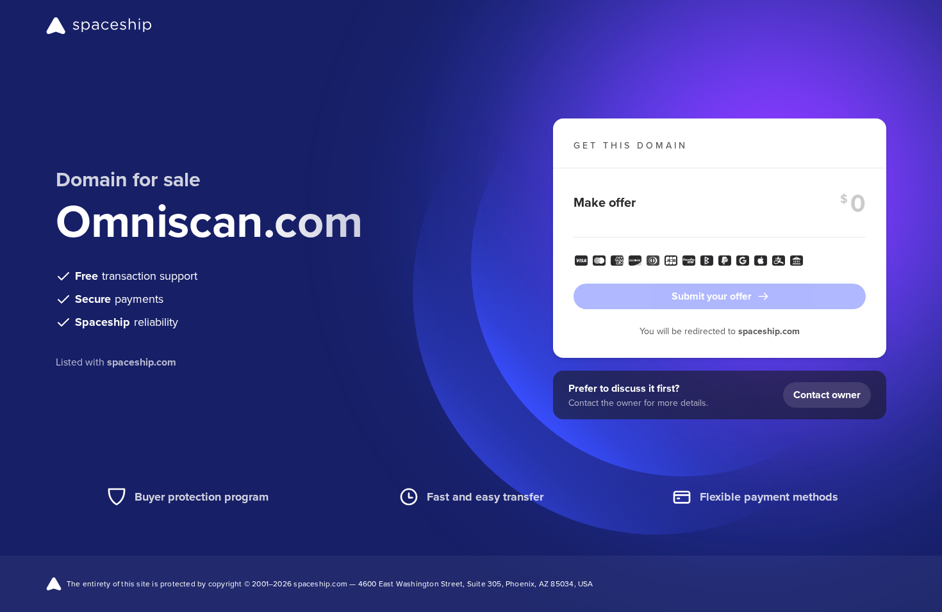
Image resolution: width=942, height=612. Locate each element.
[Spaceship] (99, 26)
